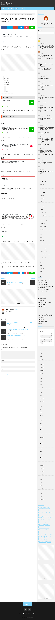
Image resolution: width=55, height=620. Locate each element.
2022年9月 (41, 373)
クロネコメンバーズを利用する (43, 282)
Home (3, 8)
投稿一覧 (16, 309)
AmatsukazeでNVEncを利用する (45, 115)
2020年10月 (42, 437)
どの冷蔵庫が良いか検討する (43, 321)
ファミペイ (7, 91)
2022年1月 (41, 395)
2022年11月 (42, 367)
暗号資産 (41, 240)
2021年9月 (41, 406)
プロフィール (35, 613)
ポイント (46, 536)
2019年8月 (41, 476)
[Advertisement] (18, 61)
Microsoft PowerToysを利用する (43, 289)
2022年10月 (42, 370)
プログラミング (42, 226)
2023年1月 (41, 361)
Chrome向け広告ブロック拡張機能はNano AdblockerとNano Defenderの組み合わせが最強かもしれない (47, 128)
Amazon (40, 507)
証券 (52, 539)
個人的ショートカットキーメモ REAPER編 (46, 107)
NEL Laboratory (7, 3)
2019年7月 (41, 479)
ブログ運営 (41, 229)
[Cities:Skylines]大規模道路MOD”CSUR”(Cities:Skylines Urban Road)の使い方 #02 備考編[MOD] (46, 145)
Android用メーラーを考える (44, 78)
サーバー (50, 522)
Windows (42, 87)
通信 (40, 262)
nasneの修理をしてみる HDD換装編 (46, 55)
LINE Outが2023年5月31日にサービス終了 (45, 302)
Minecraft (42, 192)
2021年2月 (41, 426)
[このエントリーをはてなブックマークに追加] (21, 27)
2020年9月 (41, 440)
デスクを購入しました (41, 317)
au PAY (48, 507)
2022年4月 (41, 387)
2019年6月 (41, 482)
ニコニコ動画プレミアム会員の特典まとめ (45, 291)
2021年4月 (41, 420)
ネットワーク (41, 529)
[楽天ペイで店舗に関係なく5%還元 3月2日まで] (3, 337)
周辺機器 (42, 142)
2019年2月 (41, 493)
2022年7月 (41, 378)
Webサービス (43, 120)
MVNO (50, 512)
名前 (2, 360)
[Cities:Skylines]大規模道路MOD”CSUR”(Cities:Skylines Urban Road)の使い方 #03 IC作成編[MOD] (46, 133)
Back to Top (27, 604)
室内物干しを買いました (42, 298)
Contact (22, 8)
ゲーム (41, 187)
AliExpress (42, 173)
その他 (41, 201)
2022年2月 (41, 392)
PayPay (6, 82)
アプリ (51, 517)
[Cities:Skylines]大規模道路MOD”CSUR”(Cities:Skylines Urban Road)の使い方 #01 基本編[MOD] (46, 74)
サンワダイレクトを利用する (43, 284)
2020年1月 (41, 462)
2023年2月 (41, 359)
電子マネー (42, 257)
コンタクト (19, 613)
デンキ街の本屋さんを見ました (43, 308)
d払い (6, 86)
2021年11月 (42, 401)
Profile (12, 8)
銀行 (40, 271)
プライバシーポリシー (27, 613)
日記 (40, 237)
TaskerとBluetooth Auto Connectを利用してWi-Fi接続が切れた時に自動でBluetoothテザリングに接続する (46, 102)
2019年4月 (41, 488)
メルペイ (6, 89)
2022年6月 (41, 381)
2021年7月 (41, 412)
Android (42, 79)
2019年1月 (41, 496)
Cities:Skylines (43, 43)
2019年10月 (42, 471)
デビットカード (43, 251)
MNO (46, 512)
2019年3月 (41, 490)
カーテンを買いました (41, 296)
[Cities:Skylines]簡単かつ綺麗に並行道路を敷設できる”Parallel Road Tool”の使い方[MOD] (46, 64)
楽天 (46, 539)
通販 (40, 265)
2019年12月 (42, 465)
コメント (2, 349)
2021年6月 (41, 415)
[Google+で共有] (15, 27)
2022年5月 (41, 384)
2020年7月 (41, 446)
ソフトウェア (43, 152)
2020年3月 (41, 457)
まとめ (42, 99)
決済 (40, 243)
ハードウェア (43, 53)
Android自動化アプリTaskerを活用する (46, 154)
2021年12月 (42, 398)
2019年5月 (41, 485)
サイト (2, 369)
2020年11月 (42, 434)
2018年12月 (42, 499)
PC (41, 217)
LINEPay (6, 80)
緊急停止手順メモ (6, 78)
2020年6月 (41, 448)
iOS (41, 209)
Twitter (17, 8)
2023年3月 (41, 356)
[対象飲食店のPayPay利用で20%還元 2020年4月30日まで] (3, 331)
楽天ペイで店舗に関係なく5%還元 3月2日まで (16, 335)
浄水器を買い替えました (42, 306)
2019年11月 (42, 468)
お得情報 (41, 184)
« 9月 (40, 344)
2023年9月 (41, 353)
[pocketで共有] (26, 27)
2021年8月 (41, 409)
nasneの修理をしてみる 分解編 (45, 51)
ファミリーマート (42, 531)
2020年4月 (41, 454)
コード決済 (42, 248)
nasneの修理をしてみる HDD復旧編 (46, 81)
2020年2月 (41, 460)
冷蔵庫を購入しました (41, 319)
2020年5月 (41, 451)
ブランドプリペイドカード (45, 254)
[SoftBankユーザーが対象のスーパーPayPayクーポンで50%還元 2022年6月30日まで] (3, 323)
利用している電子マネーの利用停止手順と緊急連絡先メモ (11, 282)
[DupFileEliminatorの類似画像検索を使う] (32, 282)
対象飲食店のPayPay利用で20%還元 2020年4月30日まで (18, 329)
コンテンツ (41, 195)
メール (3, 364)
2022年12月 (42, 364)
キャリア (40, 519)
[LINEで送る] (32, 27)
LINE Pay (43, 512)
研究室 (8, 8)
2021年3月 (41, 423)
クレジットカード (46, 519)
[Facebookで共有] (4, 27)
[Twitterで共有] (10, 27)
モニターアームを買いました (43, 304)
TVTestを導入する (43, 89)
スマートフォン (43, 220)
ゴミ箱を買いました (41, 300)
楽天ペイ (6, 84)
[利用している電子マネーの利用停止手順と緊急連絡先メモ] (3, 282)
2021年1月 (41, 429)
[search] (53, 33)
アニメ (42, 198)
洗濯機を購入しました (41, 323)
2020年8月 (41, 443)
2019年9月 (41, 474)
